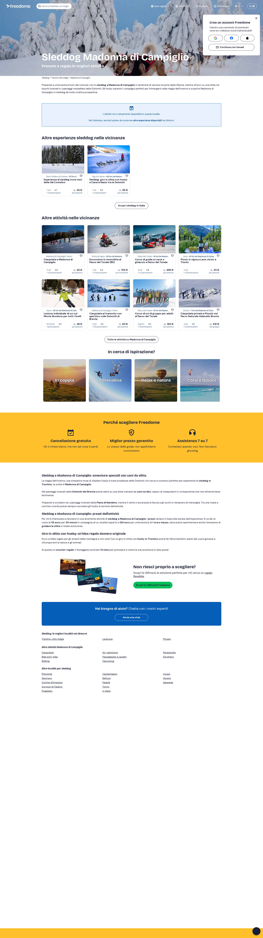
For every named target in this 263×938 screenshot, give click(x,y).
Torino (105, 686)
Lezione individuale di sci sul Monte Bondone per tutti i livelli (62, 315)
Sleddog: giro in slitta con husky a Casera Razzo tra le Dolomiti (108, 181)
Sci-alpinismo (110, 652)
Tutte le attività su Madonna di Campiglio (131, 339)
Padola (106, 682)
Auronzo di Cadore (52, 686)
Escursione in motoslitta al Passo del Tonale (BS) (105, 261)
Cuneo (166, 674)
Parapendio (169, 652)
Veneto (167, 678)
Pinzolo (167, 639)
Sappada (168, 682)
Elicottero (168, 656)
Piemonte (47, 674)
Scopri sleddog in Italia (131, 205)
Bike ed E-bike (50, 656)
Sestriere (47, 678)
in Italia (106, 691)
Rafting (46, 661)
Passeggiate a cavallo (114, 656)
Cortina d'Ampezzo (52, 682)
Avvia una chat (131, 617)
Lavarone (107, 639)
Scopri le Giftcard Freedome (153, 585)
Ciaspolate (48, 652)
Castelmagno (109, 674)
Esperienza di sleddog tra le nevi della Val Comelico (63, 181)
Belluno (106, 678)
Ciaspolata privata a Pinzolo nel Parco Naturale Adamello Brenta (200, 315)
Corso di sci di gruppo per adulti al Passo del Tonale (154, 315)
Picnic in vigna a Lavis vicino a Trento (198, 261)
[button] (256, 931)
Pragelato (47, 691)
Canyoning (108, 661)
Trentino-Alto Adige (53, 639)
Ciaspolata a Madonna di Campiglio (58, 261)
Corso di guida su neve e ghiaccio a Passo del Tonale (151, 261)
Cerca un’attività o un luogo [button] (55, 6)
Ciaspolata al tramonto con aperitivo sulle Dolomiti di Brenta (105, 316)
